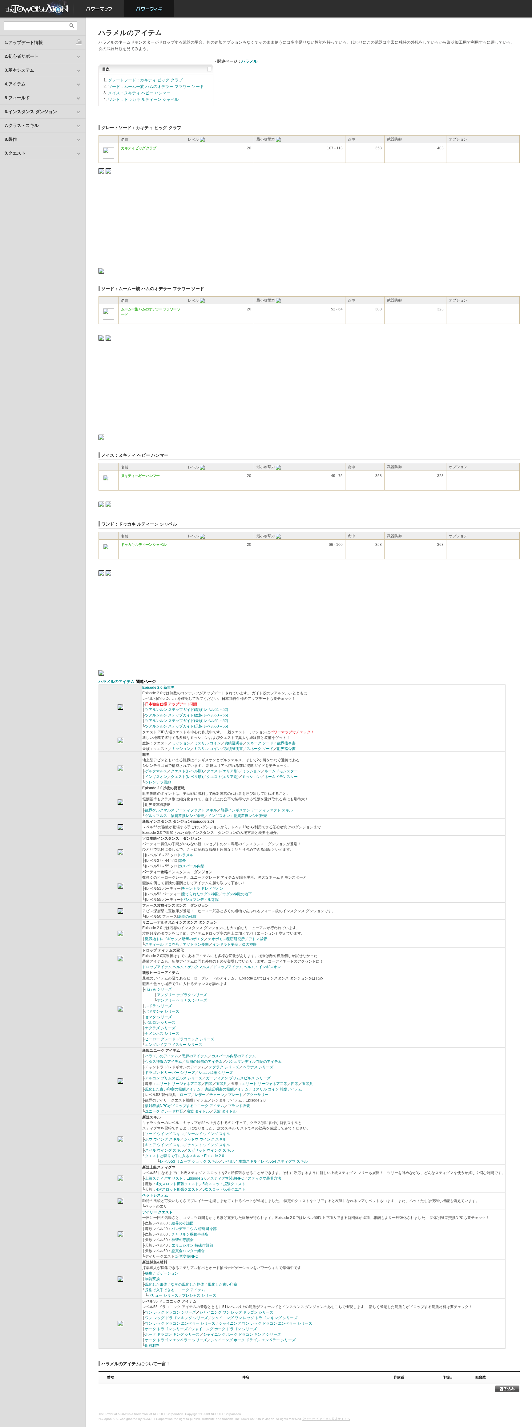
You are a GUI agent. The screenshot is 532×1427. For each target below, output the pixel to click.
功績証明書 (233, 743)
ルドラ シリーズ (158, 1006)
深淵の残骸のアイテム (204, 1061)
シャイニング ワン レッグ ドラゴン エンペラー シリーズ (265, 1323)
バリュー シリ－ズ (163, 1295)
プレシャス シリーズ (199, 1295)
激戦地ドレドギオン (161, 939)
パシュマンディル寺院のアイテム (254, 1061)
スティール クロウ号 (162, 944)
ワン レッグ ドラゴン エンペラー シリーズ (180, 1323)
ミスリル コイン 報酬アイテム (277, 1089)
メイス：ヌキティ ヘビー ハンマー (139, 93)
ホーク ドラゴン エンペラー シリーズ (176, 1340)
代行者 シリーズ (158, 989)
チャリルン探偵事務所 (189, 1234)
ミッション (181, 743)
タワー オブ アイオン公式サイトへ (326, 1419)
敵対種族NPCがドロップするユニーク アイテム (184, 1106)
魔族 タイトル (198, 1111)
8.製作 (11, 139)
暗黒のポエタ (193, 939)
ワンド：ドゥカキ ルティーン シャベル (143, 99)
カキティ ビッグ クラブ (138, 148)
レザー (200, 1095)
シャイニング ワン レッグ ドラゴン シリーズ (236, 1312)
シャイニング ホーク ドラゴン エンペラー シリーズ (253, 1340)
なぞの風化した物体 (187, 1284)
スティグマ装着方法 (264, 1178)
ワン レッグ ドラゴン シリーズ (170, 1312)
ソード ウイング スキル (164, 1134)
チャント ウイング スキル (208, 1145)
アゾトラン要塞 (196, 944)
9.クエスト (15, 153)
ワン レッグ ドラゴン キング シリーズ (176, 1318)
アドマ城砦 (257, 939)
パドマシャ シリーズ (162, 1011)
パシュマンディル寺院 (200, 899)
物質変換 (152, 1279)
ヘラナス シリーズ (258, 1067)
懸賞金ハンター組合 (188, 1251)
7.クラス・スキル (21, 125)
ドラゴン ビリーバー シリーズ (170, 1072)
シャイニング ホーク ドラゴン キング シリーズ (242, 1334)
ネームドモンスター (281, 771)
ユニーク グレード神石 (164, 1111)
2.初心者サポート (21, 56)
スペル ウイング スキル (164, 1150)
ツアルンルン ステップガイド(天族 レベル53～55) (186, 726)
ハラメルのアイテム (117, 681)
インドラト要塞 (225, 944)
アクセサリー (257, 1095)
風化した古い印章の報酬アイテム (172, 1089)
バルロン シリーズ (160, 1022)
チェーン (216, 1095)
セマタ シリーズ (158, 1017)
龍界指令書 (286, 743)
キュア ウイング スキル (164, 1145)
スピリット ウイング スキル (210, 1150)
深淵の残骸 (187, 916)
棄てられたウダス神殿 (200, 894)
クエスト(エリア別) (223, 771)
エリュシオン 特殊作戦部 (192, 1245)
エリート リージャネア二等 (178, 1084)
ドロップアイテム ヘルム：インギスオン (247, 967)
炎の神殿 (249, 944)
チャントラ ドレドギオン (202, 888)
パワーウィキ (149, 8)
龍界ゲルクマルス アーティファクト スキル (181, 810)
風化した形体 (156, 1284)
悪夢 (182, 860)
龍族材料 (152, 1345)
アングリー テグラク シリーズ (182, 995)
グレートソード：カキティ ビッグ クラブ (145, 80)
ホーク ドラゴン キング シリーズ (172, 1334)
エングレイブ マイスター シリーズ (173, 1045)
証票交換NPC (186, 1256)
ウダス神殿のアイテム (163, 1061)
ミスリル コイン (207, 743)
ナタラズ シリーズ (160, 1028)
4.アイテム (15, 83)
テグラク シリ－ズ (224, 1067)
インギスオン (156, 777)
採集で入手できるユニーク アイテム (175, 1290)
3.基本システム (19, 70)
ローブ (185, 1095)
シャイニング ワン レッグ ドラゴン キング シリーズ (254, 1318)
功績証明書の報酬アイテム (226, 1089)
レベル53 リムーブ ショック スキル (189, 1161)
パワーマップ (99, 8)
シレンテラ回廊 (158, 782)
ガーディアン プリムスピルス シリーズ (238, 1078)
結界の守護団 (182, 1223)
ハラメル (249, 61)
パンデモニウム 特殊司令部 (194, 1229)
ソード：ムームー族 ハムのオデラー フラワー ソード (156, 86)
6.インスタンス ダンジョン (31, 111)
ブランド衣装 (239, 1106)
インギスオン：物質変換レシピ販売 (237, 816)
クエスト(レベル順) (187, 771)
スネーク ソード (260, 743)
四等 (208, 1084)
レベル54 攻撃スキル (239, 1161)
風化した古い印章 (222, 1284)
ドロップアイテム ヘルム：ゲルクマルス (176, 967)
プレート (235, 1095)
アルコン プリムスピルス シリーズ (173, 1078)
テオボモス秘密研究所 (226, 939)
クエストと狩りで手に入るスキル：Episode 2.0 (184, 1156)
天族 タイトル (224, 1111)
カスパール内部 (191, 866)
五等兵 (221, 1084)
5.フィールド (17, 97)
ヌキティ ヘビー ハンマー (140, 476)
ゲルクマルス (156, 771)
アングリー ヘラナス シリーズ (182, 1000)
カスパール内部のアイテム (234, 1056)
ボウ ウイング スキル (162, 1139)
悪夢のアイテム (195, 1056)
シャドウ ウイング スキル (205, 1139)
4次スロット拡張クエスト (177, 1184)
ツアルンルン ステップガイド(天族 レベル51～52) (186, 721)
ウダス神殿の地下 (237, 894)
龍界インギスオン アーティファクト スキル (257, 810)
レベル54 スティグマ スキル (284, 1161)
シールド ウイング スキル (208, 1134)
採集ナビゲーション (161, 1273)
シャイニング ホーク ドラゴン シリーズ (224, 1329)
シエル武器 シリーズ (216, 1072)
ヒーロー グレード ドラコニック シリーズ (179, 1039)
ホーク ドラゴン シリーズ (166, 1329)
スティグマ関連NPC (227, 1178)
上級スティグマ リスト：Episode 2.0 (176, 1178)
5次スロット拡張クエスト (224, 1184)
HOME (37, 8)
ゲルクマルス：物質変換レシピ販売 (174, 816)
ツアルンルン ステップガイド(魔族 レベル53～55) (186, 715)
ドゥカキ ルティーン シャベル (143, 544)
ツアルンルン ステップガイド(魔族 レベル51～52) (186, 710)
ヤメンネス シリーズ (162, 1033)
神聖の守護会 (182, 1240)
